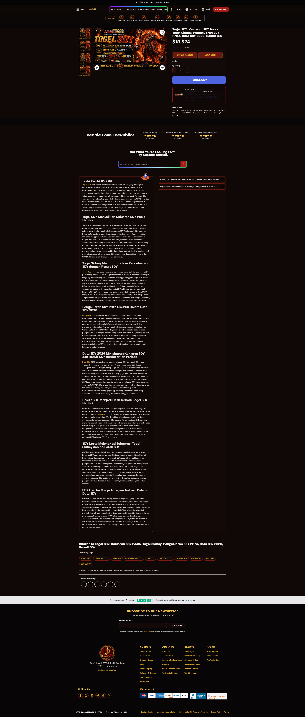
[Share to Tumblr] (117, 584)
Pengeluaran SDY (89, 315)
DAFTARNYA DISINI (185, 55)
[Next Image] (162, 67)
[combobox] (135, 9)
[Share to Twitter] (84, 584)
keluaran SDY (103, 414)
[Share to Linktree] (97, 584)
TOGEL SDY (199, 80)
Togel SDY (86, 185)
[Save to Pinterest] (104, 584)
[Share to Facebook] (90, 584)
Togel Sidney (87, 272)
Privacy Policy (148, 631)
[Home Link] (92, 9)
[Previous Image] (97, 67)
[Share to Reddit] (110, 584)
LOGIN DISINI (210, 55)
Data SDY (86, 362)
